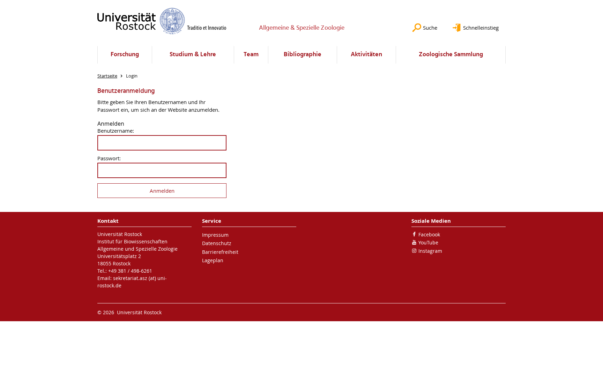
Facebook (429, 234)
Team (251, 55)
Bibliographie (302, 55)
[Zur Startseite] (161, 21)
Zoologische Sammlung (451, 55)
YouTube (428, 242)
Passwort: (109, 158)
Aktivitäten (366, 55)
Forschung (125, 55)
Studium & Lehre (193, 55)
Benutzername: (115, 130)
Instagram (430, 251)
